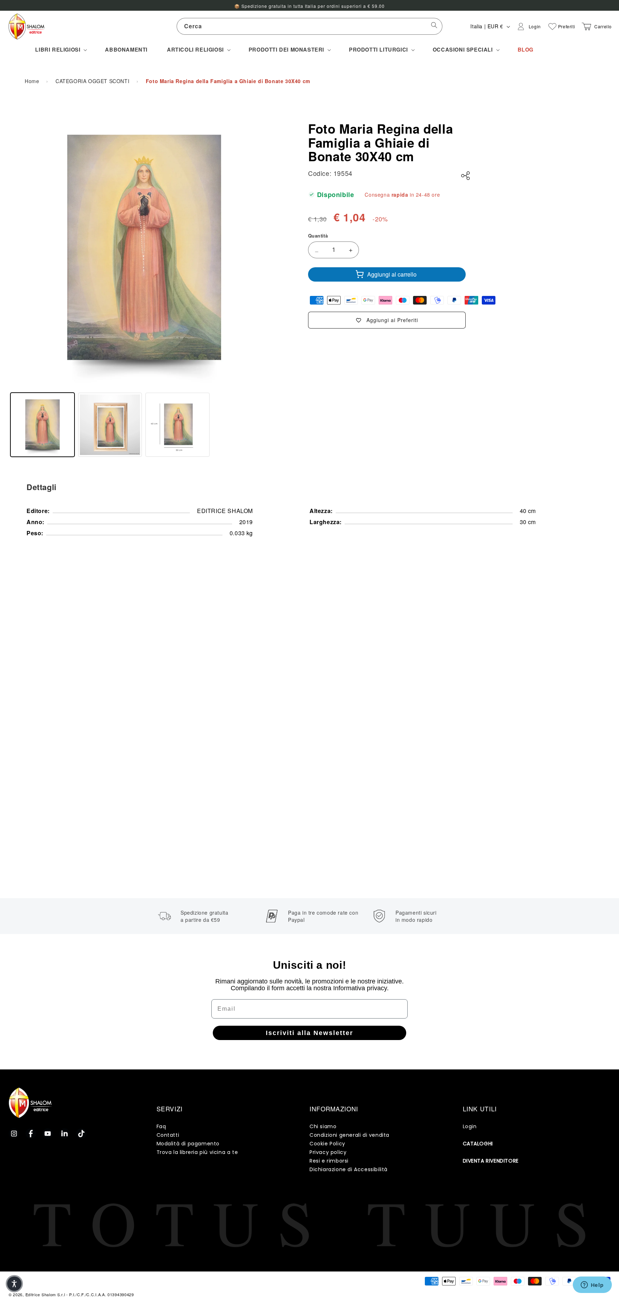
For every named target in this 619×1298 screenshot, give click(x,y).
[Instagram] (14, 1133)
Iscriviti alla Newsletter (309, 1032)
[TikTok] (81, 1133)
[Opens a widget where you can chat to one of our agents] (592, 1285)
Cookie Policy (327, 1143)
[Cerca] (434, 26)
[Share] (466, 176)
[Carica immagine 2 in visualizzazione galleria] (110, 425)
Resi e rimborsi (329, 1160)
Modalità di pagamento (188, 1143)
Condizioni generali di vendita (349, 1135)
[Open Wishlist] (552, 26)
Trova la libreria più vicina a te (197, 1152)
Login (470, 1126)
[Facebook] (30, 1133)
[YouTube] (47, 1133)
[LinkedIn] (64, 1133)
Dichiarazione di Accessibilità (349, 1169)
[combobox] (309, 26)
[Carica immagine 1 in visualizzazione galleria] (42, 425)
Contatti (168, 1135)
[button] (60, 49)
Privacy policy (328, 1152)
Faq (161, 1126)
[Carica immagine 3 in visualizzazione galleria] (177, 425)
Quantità (318, 235)
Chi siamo (323, 1126)
